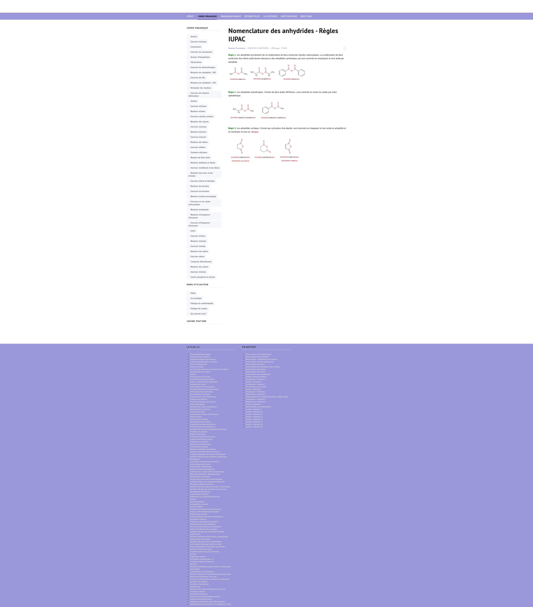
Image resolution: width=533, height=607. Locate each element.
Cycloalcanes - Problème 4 (256, 399)
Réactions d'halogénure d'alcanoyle (199, 216)
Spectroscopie (289, 16)
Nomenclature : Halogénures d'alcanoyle (261, 359)
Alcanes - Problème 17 (254, 422)
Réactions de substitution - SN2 (203, 72)
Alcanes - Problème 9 (254, 409)
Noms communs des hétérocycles (258, 354)
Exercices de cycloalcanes (201, 52)
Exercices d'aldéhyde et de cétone (205, 168)
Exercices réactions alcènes (202, 116)
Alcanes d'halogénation (200, 57)
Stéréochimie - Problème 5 (256, 394)
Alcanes (194, 36)
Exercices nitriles (197, 256)
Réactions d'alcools (198, 132)
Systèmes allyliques (199, 152)
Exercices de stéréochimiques (203, 67)
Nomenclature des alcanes (256, 387)
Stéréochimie (196, 62)
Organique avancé (231, 16)
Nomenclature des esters (255, 364)
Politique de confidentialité (202, 303)
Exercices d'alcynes (199, 126)
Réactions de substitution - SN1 (203, 82)
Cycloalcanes (196, 47)
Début (190, 16)
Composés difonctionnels (201, 261)
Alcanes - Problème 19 (254, 427)
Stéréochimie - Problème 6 (256, 402)
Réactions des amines (199, 266)
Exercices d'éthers (198, 147)
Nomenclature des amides (256, 369)
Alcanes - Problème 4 (254, 389)
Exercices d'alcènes (199, 106)
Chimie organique (207, 16)
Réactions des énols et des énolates (200, 174)
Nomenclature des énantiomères (258, 407)
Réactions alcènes (198, 111)
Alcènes (194, 101)
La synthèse (270, 16)
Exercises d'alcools (198, 137)
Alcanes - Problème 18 (254, 424)
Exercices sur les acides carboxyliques (199, 203)
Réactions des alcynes (200, 121)
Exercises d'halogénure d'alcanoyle (199, 224)
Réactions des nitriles (199, 251)
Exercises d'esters (198, 236)
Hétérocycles (252, 16)
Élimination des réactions (201, 88)
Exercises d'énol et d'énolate (203, 181)
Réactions (306, 16)
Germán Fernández (236, 48)
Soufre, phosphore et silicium (203, 277)
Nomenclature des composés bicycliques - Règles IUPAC (267, 397)
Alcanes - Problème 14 (254, 417)
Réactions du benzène (200, 186)
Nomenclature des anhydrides (257, 357)
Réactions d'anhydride (200, 209)
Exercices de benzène (200, 191)
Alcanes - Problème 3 (254, 382)
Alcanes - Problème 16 (254, 419)
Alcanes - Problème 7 (254, 404)
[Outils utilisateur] (344, 48)
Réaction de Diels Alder (200, 157)
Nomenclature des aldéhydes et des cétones (263, 367)
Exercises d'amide (198, 246)
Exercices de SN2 (198, 77)
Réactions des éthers (199, 142)
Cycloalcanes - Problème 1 (256, 379)
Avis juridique (196, 298)
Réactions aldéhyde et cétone (203, 162)
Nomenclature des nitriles (255, 372)
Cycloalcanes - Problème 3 (256, 392)
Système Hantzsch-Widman (256, 377)
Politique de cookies (199, 308)
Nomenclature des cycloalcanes (258, 374)
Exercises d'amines (198, 272)
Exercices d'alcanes (199, 41)
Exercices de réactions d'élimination (198, 94)
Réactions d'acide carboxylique (203, 196)
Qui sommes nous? (198, 313)
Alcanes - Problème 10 (254, 412)
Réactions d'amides (198, 241)
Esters (193, 231)
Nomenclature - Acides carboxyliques (260, 362)
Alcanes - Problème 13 (254, 414)
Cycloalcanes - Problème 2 (256, 384)
